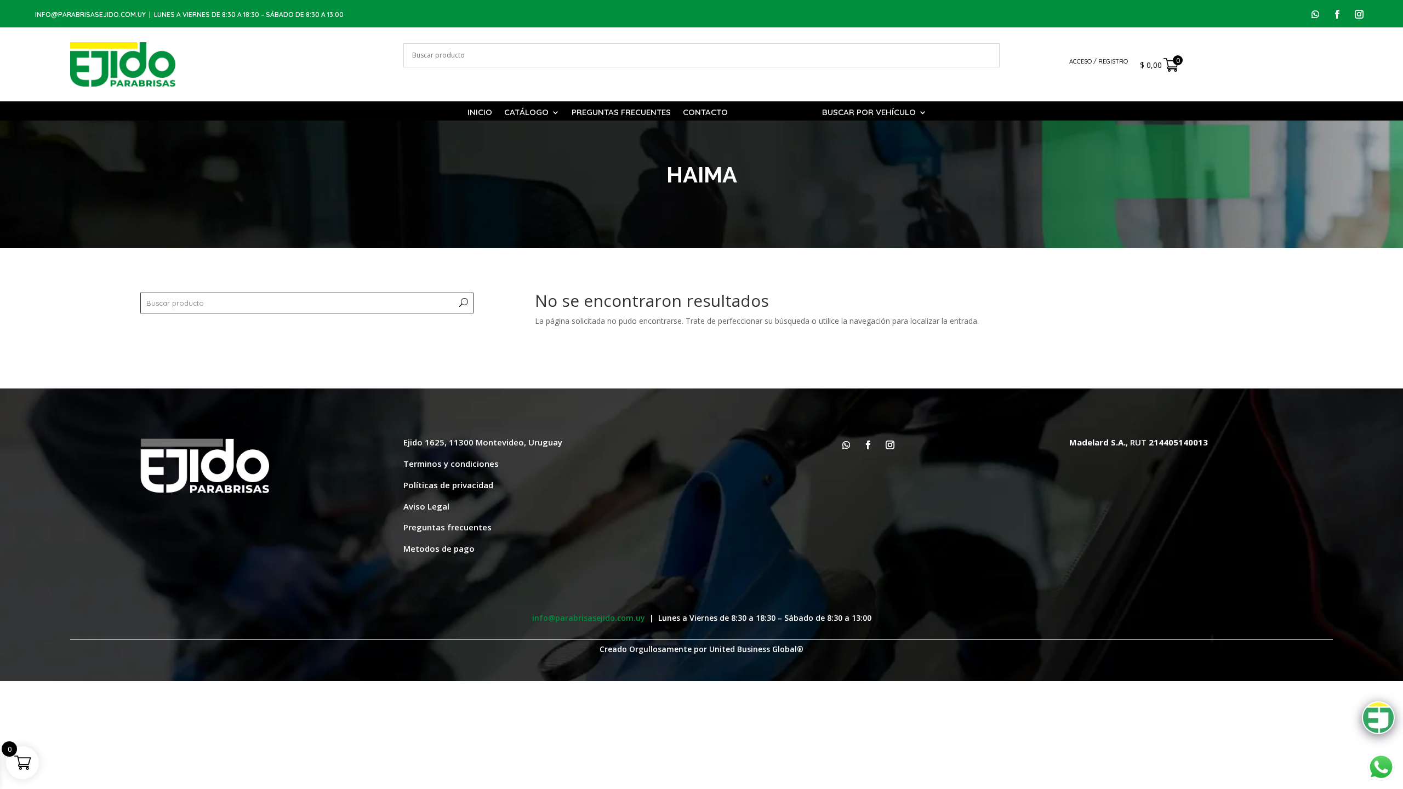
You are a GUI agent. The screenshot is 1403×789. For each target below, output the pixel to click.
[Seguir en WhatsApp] (1315, 14)
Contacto (705, 112)
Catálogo (526, 112)
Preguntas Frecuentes (621, 112)
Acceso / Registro (1098, 61)
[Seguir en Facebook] (1337, 14)
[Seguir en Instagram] (1359, 14)
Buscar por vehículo (869, 112)
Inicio (479, 112)
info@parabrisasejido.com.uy (90, 14)
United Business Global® (756, 649)
